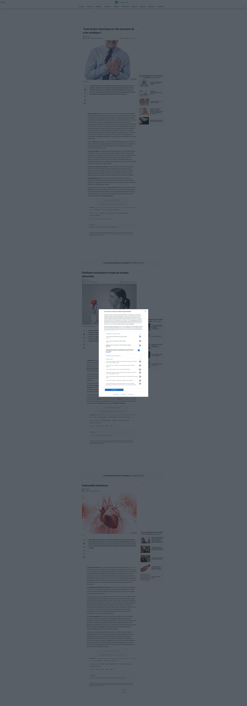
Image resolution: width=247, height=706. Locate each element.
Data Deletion (116, 394)
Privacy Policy (131, 394)
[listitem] (123, 333)
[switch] (139, 336)
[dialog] (123, 353)
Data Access (123, 394)
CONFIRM (114, 389)
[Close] (146, 311)
